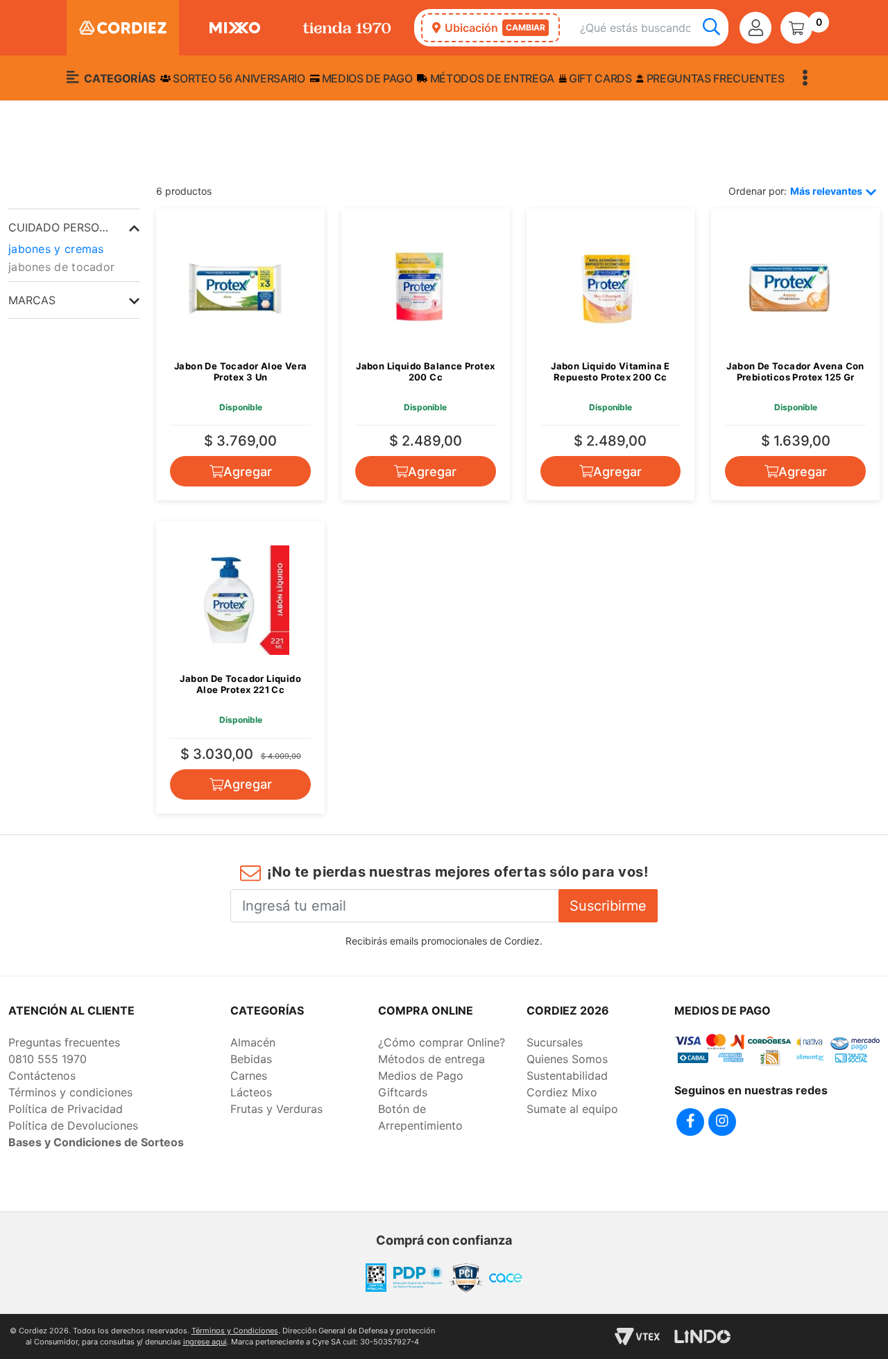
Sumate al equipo (572, 1109)
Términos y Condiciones (234, 1330)
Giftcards (402, 1092)
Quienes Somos (567, 1059)
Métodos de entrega (490, 78)
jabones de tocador (61, 267)
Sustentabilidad (567, 1075)
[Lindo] (702, 1336)
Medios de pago (365, 78)
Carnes (248, 1075)
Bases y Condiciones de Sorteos (96, 1142)
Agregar (247, 471)
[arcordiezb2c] (11, 166)
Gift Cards (598, 78)
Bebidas (251, 1059)
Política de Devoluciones (73, 1125)
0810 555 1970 (47, 1059)
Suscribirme (608, 905)
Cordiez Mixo (562, 1092)
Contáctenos (42, 1075)
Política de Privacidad (65, 1109)
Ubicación (495, 28)
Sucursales (555, 1042)
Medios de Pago (420, 1075)
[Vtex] (637, 1336)
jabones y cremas (56, 249)
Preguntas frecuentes (714, 78)
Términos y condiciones (70, 1092)
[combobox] (654, 28)
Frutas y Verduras (276, 1109)
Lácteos (251, 1092)
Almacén (252, 1042)
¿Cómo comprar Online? (441, 1042)
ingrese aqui (205, 1342)
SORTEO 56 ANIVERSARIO (238, 78)
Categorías (118, 78)
